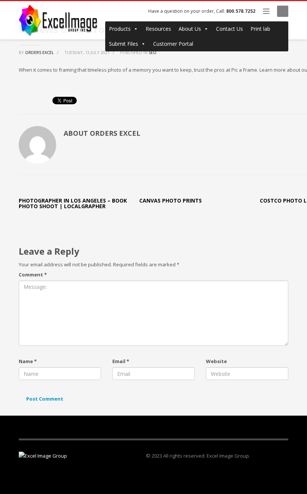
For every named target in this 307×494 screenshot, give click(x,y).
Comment (33, 274)
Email (120, 361)
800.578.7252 (240, 11)
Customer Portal (173, 43)
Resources (158, 28)
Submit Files (123, 43)
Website (216, 361)
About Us (190, 28)
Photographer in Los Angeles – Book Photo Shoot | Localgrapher (73, 203)
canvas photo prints (170, 200)
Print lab (260, 28)
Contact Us (229, 28)
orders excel (40, 52)
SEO (152, 52)
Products (120, 28)
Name (28, 361)
